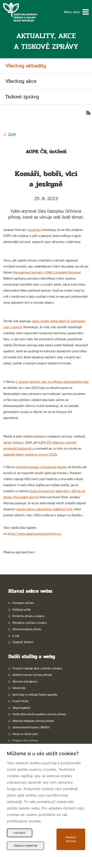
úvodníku (34, 230)
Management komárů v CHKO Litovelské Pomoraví (46, 272)
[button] (76, 12)
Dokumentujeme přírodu (26, 629)
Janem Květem (13, 442)
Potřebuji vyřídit (21, 609)
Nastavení (19, 832)
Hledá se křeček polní (25, 734)
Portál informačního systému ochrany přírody (39, 714)
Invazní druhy (20, 701)
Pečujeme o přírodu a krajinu (29, 622)
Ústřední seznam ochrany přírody (32, 674)
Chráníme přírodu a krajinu (28, 616)
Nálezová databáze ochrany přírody (33, 720)
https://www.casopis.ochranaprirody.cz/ (34, 533)
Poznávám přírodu (23, 603)
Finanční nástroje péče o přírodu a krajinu (37, 668)
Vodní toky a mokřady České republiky (34, 694)
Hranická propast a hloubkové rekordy (41, 467)
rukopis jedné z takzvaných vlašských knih (44, 509)
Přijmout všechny (70, 839)
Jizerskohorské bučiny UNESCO (31, 727)
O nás (15, 635)
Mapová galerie (21, 707)
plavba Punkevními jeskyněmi (49, 491)
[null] (9, 134)
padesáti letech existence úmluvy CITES (30, 454)
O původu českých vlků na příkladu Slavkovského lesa (52, 382)
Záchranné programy (24, 681)
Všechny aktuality (25, 66)
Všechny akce (20, 81)
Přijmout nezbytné (25, 845)
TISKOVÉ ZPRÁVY (22, 642)
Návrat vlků (18, 688)
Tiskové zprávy (22, 97)
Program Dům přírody (25, 740)
